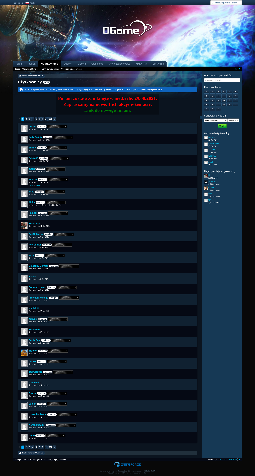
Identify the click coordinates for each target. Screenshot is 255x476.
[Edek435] (24, 160)
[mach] (24, 170)
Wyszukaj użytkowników (218, 75)
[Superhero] (24, 331)
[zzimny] (24, 149)
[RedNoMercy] (24, 236)
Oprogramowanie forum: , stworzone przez (127, 471)
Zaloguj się (18, 3)
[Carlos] (24, 363)
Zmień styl (212, 459)
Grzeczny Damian (38, 266)
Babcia (32, 276)
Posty (31, 185)
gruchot (33, 351)
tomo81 (33, 179)
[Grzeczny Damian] (24, 267)
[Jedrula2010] (24, 373)
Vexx (31, 255)
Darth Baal (35, 340)
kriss (31, 191)
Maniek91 (34, 308)
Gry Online (158, 63)
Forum (19, 63)
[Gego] (24, 437)
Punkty (39, 185)
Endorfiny (34, 223)
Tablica (31, 63)
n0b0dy (33, 319)
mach (32, 169)
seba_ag (212, 181)
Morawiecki (35, 382)
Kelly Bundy (35, 137)
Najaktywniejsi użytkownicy (219, 171)
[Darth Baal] (24, 342)
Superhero (35, 329)
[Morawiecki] (24, 384)
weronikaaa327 (37, 425)
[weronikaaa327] (24, 427)
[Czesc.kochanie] (24, 416)
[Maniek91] (24, 310)
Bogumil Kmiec (37, 287)
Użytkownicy (49, 63)
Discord (82, 63)
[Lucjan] (24, 405)
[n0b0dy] (24, 320)
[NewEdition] (24, 246)
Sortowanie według (215, 115)
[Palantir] (24, 214)
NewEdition (35, 245)
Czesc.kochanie (37, 414)
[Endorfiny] (24, 225)
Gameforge (97, 63)
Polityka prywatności (57, 459)
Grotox (32, 393)
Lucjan (32, 404)
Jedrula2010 (35, 372)
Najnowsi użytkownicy (216, 133)
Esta (210, 193)
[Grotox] (24, 395)
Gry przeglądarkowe (119, 63)
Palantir (33, 213)
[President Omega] (24, 299)
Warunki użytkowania (36, 459)
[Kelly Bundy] (24, 139)
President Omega (38, 298)
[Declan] (24, 128)
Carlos (32, 361)
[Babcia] (24, 278)
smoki (211, 187)
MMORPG (141, 63)
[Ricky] (24, 204)
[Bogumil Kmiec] (24, 289)
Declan (32, 126)
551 (50, 119)
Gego (32, 435)
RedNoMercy (36, 234)
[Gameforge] (127, 462)
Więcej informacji (154, 89)
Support (68, 63)
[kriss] (24, 193)
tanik (210, 200)
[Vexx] (24, 257)
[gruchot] (24, 352)
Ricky (32, 202)
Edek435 (33, 158)
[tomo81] (24, 181)
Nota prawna (20, 459)
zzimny (33, 147)
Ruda (210, 175)
